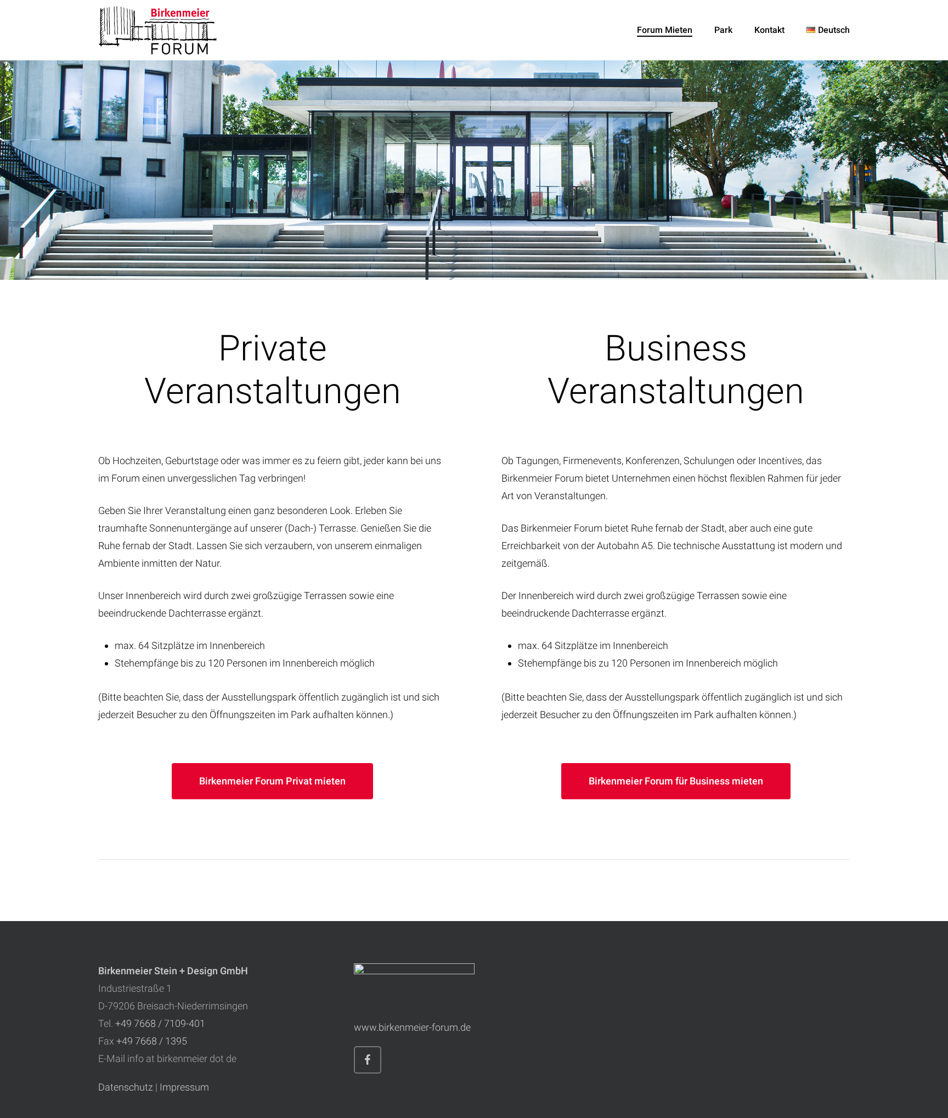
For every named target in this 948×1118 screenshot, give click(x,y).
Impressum (184, 1087)
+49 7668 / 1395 (151, 1041)
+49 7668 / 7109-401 (160, 1023)
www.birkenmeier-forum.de (412, 1027)
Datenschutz (125, 1087)
